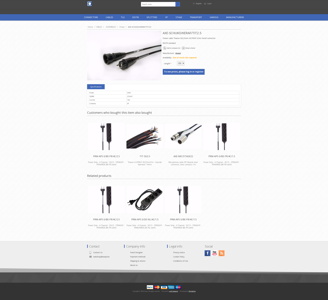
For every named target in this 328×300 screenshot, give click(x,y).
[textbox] (158, 4)
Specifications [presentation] (96, 86)
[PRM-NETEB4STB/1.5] (221, 136)
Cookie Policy (178, 256)
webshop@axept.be (101, 256)
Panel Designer (136, 252)
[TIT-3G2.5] (144, 136)
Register (199, 3)
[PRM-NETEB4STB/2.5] (106, 136)
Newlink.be (192, 291)
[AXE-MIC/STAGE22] (183, 136)
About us (134, 265)
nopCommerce (173, 291)
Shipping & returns (137, 261)
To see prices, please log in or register (183, 71)
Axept (178, 53)
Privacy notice (179, 252)
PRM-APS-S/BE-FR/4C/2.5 (106, 156)
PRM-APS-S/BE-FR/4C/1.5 (221, 156)
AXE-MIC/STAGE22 (183, 156)
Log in (209, 3)
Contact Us (97, 252)
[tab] (96, 86)
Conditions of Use (180, 261)
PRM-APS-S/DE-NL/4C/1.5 (144, 219)
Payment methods (138, 256)
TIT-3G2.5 (145, 156)
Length (167, 63)
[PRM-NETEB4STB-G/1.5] (144, 199)
